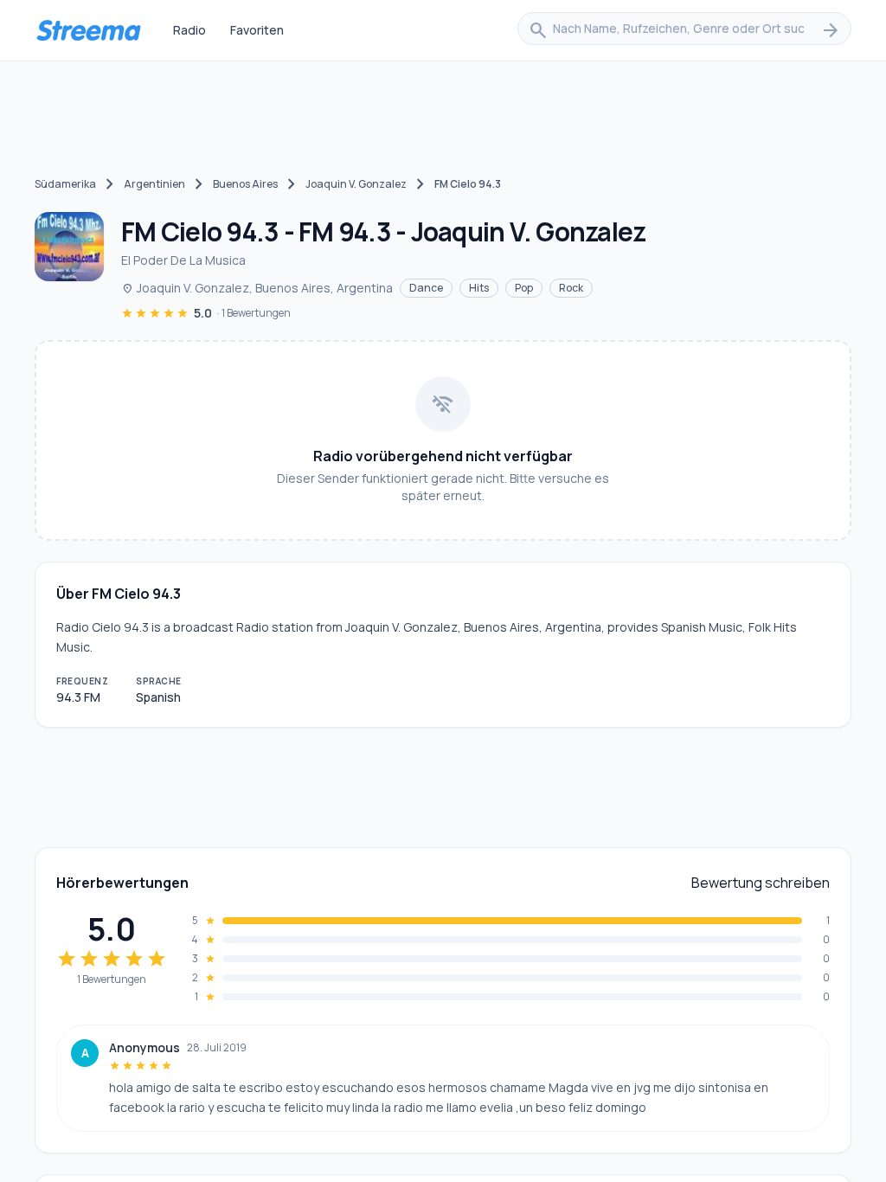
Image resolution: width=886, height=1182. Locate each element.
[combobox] (684, 30)
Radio (189, 30)
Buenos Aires (245, 184)
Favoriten (257, 30)
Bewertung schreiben (760, 882)
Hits (479, 287)
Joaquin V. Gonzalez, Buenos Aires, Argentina (257, 287)
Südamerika (65, 184)
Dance (426, 287)
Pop (524, 287)
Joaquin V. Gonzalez (356, 184)
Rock (571, 287)
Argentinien (154, 184)
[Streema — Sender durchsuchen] (88, 30)
